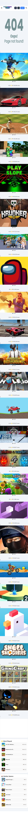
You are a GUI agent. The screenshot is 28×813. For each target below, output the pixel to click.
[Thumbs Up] (18, 8)
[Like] (15, 8)
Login (22, 7)
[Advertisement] (14, 728)
